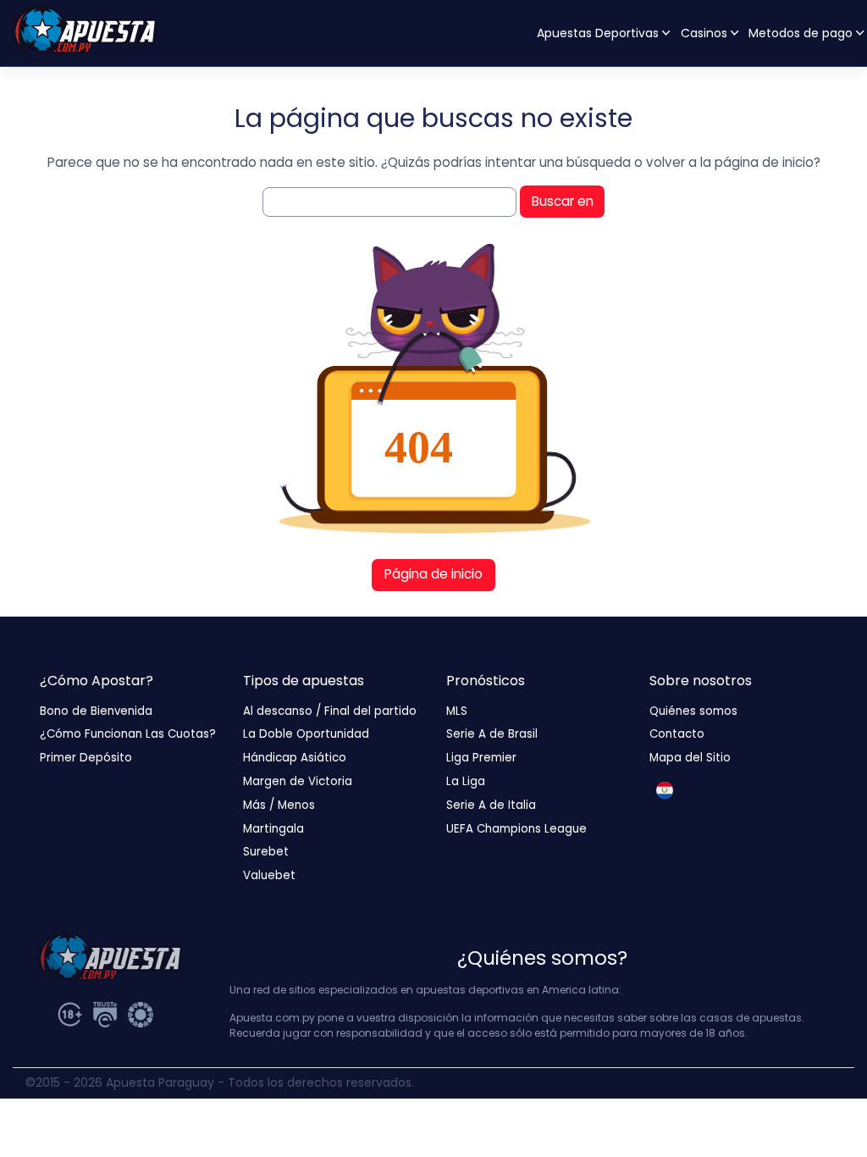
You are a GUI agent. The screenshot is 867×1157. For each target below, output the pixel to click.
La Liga (465, 781)
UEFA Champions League (516, 829)
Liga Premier (481, 758)
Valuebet (269, 875)
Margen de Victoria (297, 781)
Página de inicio (433, 574)
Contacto (676, 734)
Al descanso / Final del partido (330, 711)
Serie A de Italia (491, 805)
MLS (456, 711)
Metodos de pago (800, 33)
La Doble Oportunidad (306, 734)
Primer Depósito (86, 758)
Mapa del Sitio (690, 758)
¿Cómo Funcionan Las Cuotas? (128, 734)
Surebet (266, 852)
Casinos (704, 33)
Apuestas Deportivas (598, 33)
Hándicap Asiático (294, 758)
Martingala (273, 829)
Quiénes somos (693, 711)
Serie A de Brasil (492, 734)
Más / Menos (279, 805)
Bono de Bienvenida (96, 711)
